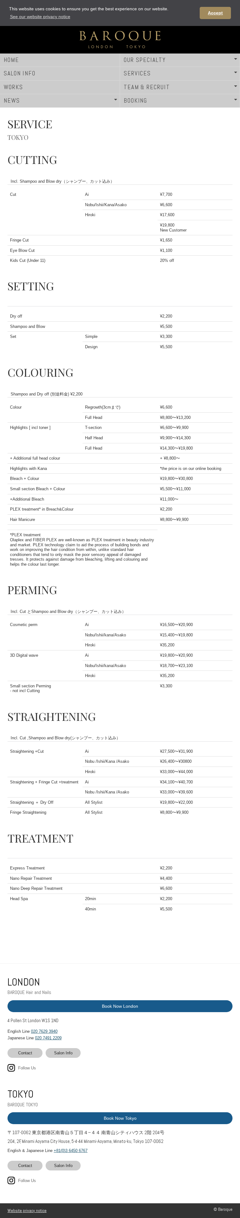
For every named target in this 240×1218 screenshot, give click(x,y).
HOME (11, 60)
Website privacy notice (27, 1210)
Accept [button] (215, 12)
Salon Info (63, 1053)
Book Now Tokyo (120, 1118)
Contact (25, 1053)
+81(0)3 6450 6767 (71, 1150)
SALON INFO (20, 73)
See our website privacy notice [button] (40, 16)
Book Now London (120, 1006)
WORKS (13, 87)
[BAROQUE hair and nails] (120, 39)
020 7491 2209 (48, 1038)
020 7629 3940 (44, 1031)
